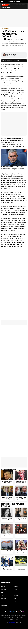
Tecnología (3, 598)
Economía (3, 589)
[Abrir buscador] (23, 1)
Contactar (23, 615)
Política (16, 586)
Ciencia (16, 589)
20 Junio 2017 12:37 (10, 55)
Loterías (16, 602)
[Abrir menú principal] (2, 1)
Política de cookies (19, 617)
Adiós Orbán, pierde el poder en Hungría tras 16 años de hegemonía (7, 568)
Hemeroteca (4, 605)
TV (14, 592)
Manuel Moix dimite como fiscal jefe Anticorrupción (7, 498)
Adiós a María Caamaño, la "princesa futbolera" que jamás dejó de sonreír (7, 536)
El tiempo (3, 602)
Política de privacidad (9, 617)
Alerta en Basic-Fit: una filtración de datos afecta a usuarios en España (7, 552)
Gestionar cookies (14, 619)
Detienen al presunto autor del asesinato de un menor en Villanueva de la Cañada (21, 568)
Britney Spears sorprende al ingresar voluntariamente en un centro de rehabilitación (21, 552)
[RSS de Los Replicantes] (5, 611)
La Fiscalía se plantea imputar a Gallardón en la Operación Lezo (21, 498)
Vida (15, 598)
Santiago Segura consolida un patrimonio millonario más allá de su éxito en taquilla (21, 536)
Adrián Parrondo (11, 54)
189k (9, 611)
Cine (2, 592)
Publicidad (17, 615)
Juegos (16, 595)
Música (2, 595)
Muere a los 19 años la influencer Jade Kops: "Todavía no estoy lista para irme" (7, 520)
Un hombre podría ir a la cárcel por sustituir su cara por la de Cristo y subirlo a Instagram (21, 482)
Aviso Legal (11, 615)
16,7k (14, 611)
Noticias (3, 586)
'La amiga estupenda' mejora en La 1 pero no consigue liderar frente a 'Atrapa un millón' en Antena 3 (13, 6)
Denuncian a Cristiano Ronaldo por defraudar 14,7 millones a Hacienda (7, 482)
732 (23, 611)
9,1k (18, 611)
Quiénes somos (4, 615)
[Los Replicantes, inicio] (14, 1)
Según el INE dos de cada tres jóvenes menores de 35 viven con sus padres (21, 520)
